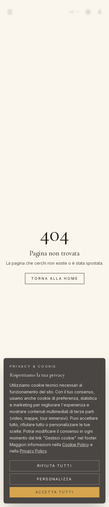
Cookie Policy (75, 444)
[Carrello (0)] (88, 11)
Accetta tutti (54, 492)
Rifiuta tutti (54, 466)
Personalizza (54, 479)
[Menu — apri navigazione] (10, 11)
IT (72, 12)
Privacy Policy (33, 450)
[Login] (99, 11)
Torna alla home (54, 278)
